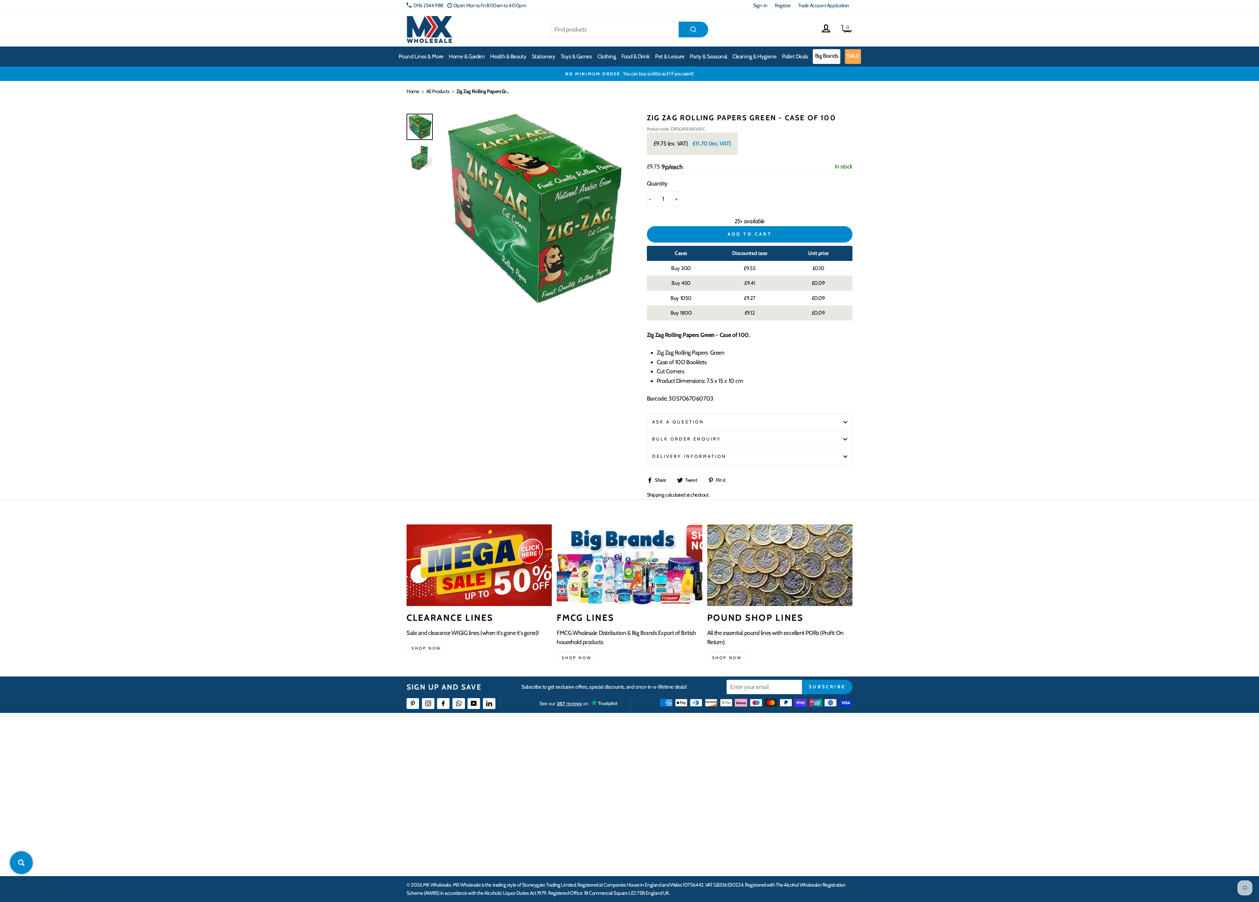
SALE (853, 55)
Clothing (606, 56)
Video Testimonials (677, 763)
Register (782, 5)
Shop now (426, 648)
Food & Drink (635, 56)
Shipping (656, 495)
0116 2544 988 (428, 5)
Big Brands (826, 55)
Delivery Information (689, 456)
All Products (438, 91)
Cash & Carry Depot (777, 775)
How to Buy (571, 763)
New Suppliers (772, 823)
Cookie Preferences (777, 835)
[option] (629, 74)
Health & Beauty (508, 56)
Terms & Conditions (578, 811)
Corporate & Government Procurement (598, 787)
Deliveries (570, 775)
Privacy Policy (573, 823)
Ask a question (678, 421)
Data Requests (772, 847)
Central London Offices (781, 787)
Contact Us (769, 751)
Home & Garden (467, 56)
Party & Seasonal (708, 56)
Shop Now (727, 657)
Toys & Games (576, 56)
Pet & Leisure (669, 56)
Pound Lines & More (421, 56)
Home (413, 91)
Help (565, 751)
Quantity (657, 183)
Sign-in (760, 5)
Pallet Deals (795, 56)
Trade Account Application (823, 5)
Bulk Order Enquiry (686, 438)
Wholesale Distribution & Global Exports (598, 799)
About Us (668, 751)
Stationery (543, 56)
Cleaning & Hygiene (754, 56)
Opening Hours (773, 763)
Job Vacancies (771, 811)
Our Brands (670, 775)
